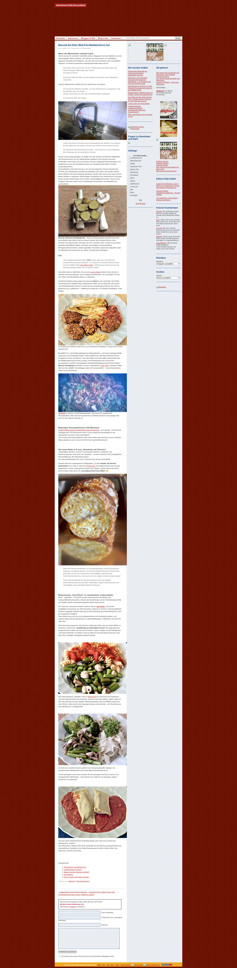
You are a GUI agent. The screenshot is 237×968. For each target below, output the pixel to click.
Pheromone (91, 466)
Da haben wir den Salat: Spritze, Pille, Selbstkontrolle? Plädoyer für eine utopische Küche (140, 99)
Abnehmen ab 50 (162, 77)
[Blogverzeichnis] (137, 965)
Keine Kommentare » (83, 881)
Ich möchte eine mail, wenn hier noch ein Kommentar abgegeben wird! (87, 956)
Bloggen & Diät (88, 38)
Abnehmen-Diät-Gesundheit (70, 5)
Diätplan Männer (162, 163)
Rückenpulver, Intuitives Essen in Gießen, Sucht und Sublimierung (140, 94)
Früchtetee (134, 175)
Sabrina (159, 237)
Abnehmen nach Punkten (165, 75)
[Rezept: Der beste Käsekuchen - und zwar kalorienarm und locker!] (168, 139)
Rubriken (159, 261)
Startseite (60, 38)
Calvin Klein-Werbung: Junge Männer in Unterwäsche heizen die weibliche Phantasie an (168, 186)
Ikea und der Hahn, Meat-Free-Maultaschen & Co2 (84, 45)
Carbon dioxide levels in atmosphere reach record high (78, 430)
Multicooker (92, 697)
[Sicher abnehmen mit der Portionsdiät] (140, 129)
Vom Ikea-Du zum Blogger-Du (75, 867)
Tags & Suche (125, 965)
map (112, 965)
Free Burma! (68, 875)
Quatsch (73, 907)
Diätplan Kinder (162, 165)
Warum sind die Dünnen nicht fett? (76, 872)
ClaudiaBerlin (161, 243)
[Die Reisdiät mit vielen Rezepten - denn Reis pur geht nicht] (168, 150)
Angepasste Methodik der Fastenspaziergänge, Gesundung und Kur (137, 73)
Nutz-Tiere (105, 366)
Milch (132, 178)
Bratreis (62, 413)
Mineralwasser (135, 161)
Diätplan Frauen (162, 161)
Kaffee (132, 164)
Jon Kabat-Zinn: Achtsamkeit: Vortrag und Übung (167, 199)
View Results (140, 204)
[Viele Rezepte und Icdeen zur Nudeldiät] (168, 128)
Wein (132, 192)
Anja (158, 220)
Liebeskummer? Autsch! (73, 870)
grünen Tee (134, 169)
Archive (159, 275)
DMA (99, 965)
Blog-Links (103, 38)
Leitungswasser (136, 158)
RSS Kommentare (142, 38)
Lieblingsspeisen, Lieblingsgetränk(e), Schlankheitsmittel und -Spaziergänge (137, 109)
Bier (131, 190)
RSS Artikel (130, 38)
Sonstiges (134, 195)
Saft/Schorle (134, 184)
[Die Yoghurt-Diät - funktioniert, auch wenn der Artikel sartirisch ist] (168, 109)
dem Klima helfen (86, 265)
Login (117, 965)
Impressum (73, 38)
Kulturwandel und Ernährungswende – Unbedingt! (78, 892)
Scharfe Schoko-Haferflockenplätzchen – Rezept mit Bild (168, 193)
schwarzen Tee (136, 166)
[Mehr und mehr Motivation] (161, 287)
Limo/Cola (134, 187)
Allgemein (72, 881)
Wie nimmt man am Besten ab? (167, 73)
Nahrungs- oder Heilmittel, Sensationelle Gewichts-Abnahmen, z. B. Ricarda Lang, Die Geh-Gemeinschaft (139, 81)
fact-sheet (101, 606)
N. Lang (159, 228)
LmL (103, 965)
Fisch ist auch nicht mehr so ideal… (77, 877)
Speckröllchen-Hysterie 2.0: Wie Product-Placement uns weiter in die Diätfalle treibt (140, 88)
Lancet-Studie (95, 272)
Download (116, 38)
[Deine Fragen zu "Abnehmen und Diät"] (129, 143)
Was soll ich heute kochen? (166, 171)
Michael (159, 211)
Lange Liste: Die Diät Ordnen (139, 104)
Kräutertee (134, 172)
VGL (108, 965)
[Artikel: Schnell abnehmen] (152, 965)
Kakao (132, 181)
